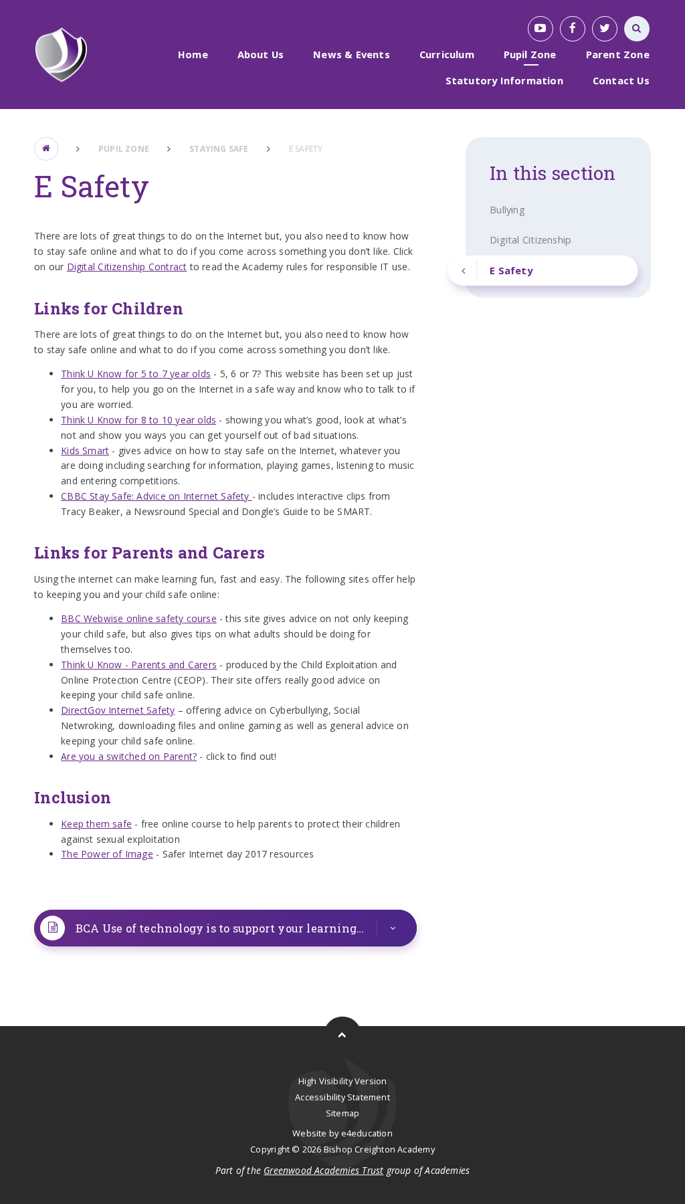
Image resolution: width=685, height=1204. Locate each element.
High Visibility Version (342, 1081)
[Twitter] (604, 28)
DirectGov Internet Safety (118, 710)
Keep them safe (96, 823)
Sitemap (342, 1113)
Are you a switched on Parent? (129, 756)
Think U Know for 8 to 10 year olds (138, 419)
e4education (367, 1133)
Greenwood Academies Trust (323, 1170)
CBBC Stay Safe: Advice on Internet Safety (156, 496)
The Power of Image (107, 853)
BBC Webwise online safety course (139, 618)
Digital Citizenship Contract (127, 266)
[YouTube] (540, 28)
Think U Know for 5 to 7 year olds (136, 373)
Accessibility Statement (342, 1097)
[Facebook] (572, 28)
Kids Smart (85, 450)
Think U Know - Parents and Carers (139, 664)
